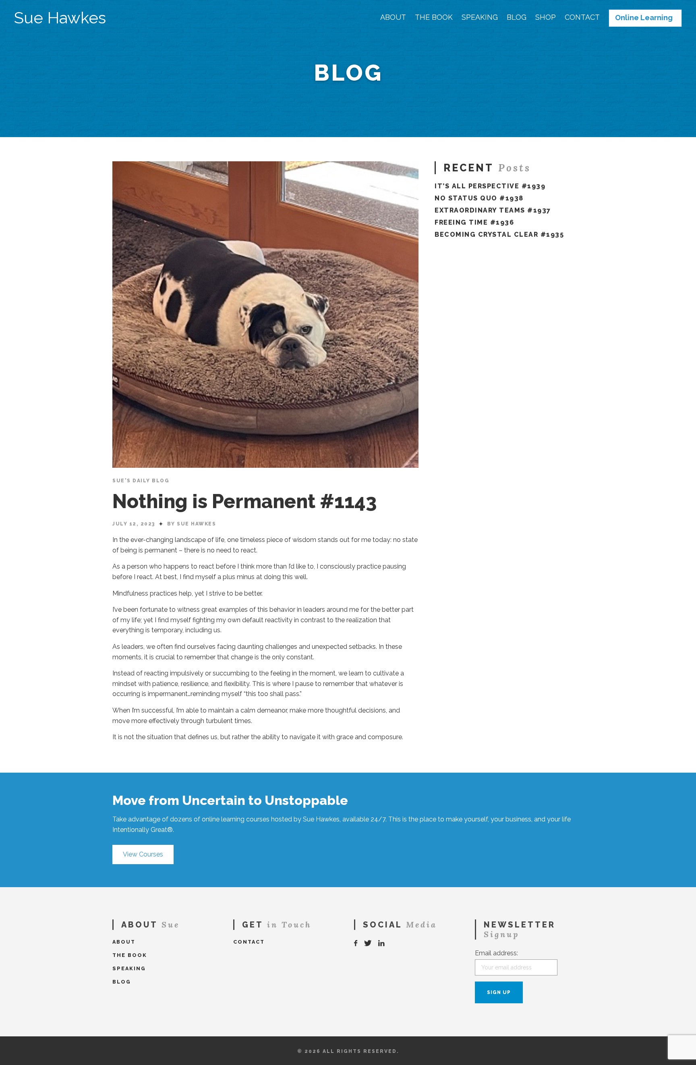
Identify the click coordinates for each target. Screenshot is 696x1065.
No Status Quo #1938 (479, 198)
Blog (516, 17)
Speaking (480, 17)
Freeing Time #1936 (474, 222)
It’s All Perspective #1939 (490, 186)
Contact (582, 17)
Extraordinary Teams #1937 (493, 210)
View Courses (143, 854)
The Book (434, 17)
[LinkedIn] (381, 943)
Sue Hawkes (60, 18)
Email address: (496, 953)
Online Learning (644, 18)
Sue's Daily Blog (140, 481)
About (393, 17)
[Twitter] (368, 943)
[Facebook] (356, 943)
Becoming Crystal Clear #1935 (499, 234)
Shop (545, 17)
